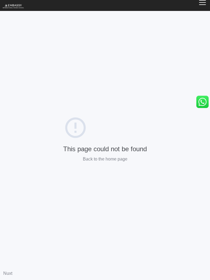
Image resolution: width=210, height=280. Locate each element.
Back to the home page (105, 159)
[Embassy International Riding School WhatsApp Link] (202, 102)
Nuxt (7, 273)
